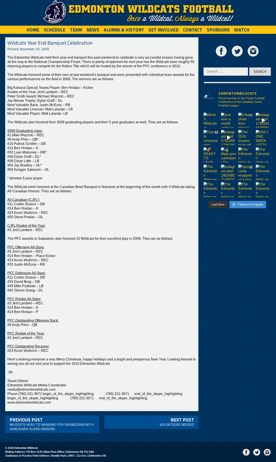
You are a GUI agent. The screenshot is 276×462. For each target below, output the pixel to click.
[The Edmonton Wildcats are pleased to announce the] (246, 155)
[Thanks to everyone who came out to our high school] (211, 137)
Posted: (28, 49)
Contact (192, 29)
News (92, 29)
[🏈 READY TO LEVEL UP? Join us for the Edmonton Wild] (211, 155)
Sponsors (218, 29)
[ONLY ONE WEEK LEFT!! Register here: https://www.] (263, 137)
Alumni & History (124, 29)
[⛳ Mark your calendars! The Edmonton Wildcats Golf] (228, 155)
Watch (241, 29)
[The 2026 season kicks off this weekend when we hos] (246, 137)
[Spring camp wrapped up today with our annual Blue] (246, 172)
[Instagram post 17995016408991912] (263, 120)
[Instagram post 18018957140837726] (228, 172)
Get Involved (163, 29)
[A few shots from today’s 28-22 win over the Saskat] (246, 120)
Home (33, 29)
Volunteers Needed (177, 421)
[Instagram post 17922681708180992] (228, 137)
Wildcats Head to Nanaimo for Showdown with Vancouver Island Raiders (51, 423)
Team (76, 29)
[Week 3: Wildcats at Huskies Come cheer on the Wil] (211, 120)
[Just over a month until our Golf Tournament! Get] (228, 120)
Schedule (54, 29)
